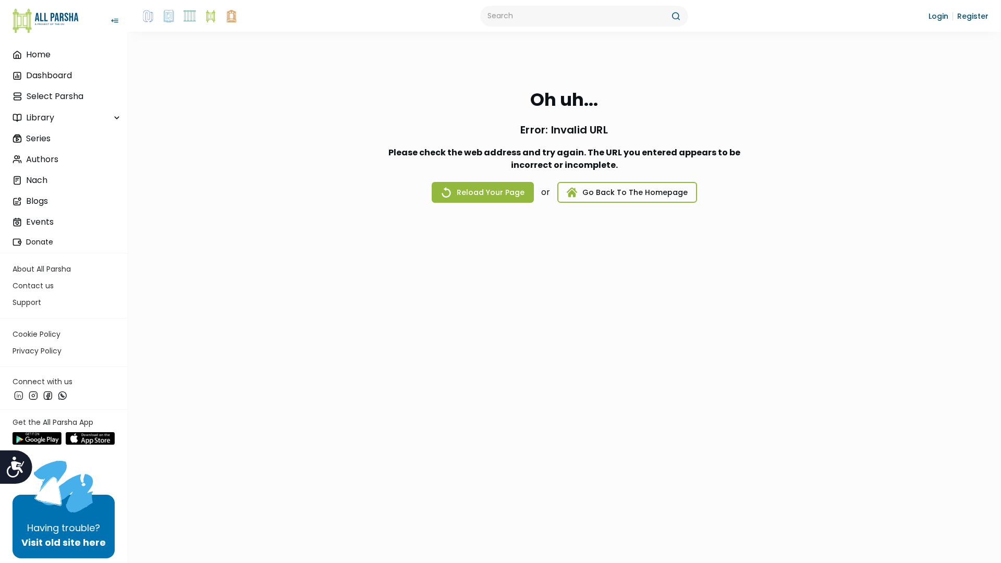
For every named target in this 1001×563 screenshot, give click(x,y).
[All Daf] (231, 16)
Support (27, 302)
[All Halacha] (189, 16)
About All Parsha (42, 269)
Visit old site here (63, 542)
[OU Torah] (148, 16)
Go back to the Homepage (635, 192)
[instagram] (33, 395)
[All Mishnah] (169, 16)
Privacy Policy (37, 351)
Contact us (33, 285)
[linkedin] (19, 395)
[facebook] (48, 395)
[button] (938, 16)
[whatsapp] (62, 395)
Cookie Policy (36, 334)
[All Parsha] (210, 16)
